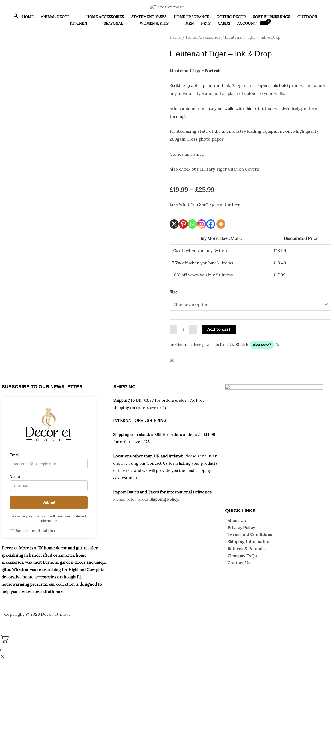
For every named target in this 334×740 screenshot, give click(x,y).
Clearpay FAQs (242, 555)
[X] (174, 224)
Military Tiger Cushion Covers (229, 169)
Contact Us (239, 562)
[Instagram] (201, 224)
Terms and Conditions (250, 534)
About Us (237, 520)
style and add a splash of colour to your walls (239, 93)
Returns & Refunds (246, 548)
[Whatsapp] (192, 224)
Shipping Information (249, 541)
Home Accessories (203, 37)
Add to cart (218, 329)
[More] (220, 224)
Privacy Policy (241, 527)
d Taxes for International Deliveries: (179, 492)
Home (175, 37)
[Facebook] (210, 224)
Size (174, 291)
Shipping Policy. (164, 499)
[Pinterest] (183, 224)
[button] (16, 17)
